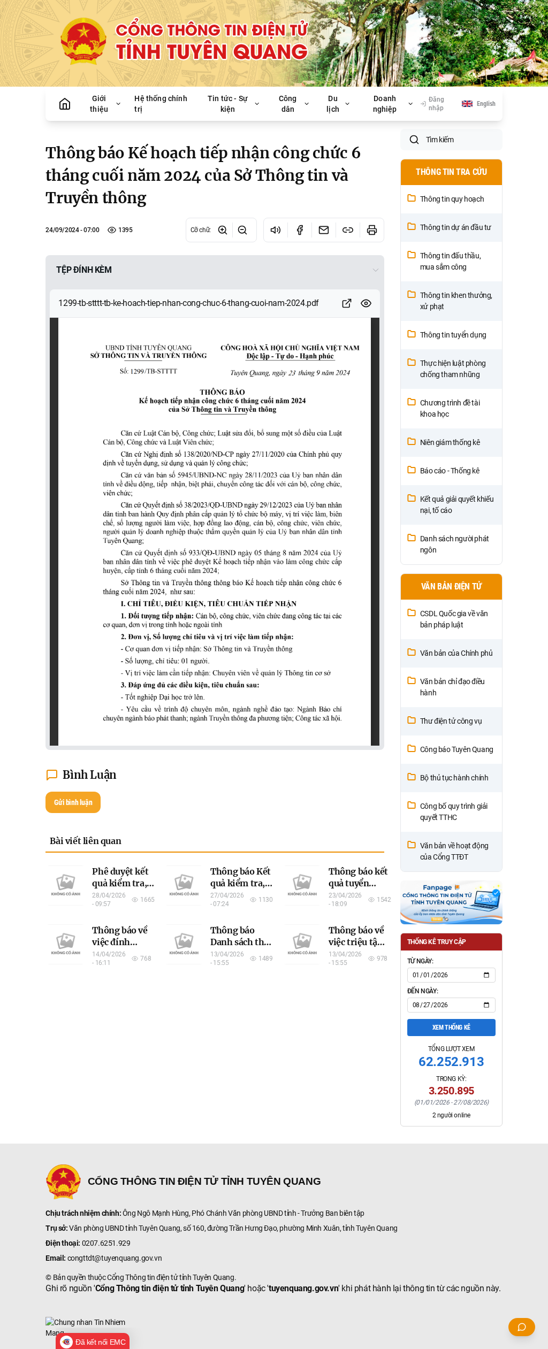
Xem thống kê (451, 1027)
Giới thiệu (99, 103)
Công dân (288, 103)
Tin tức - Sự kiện (228, 103)
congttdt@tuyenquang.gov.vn (114, 1258)
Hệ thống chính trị (160, 103)
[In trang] (372, 230)
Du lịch (332, 103)
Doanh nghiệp (385, 103)
